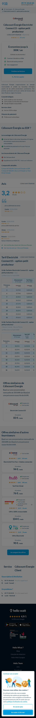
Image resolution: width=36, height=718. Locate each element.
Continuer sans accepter (10, 674)
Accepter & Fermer (18, 712)
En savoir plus (18, 707)
